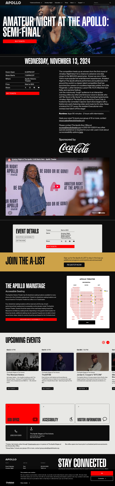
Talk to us (43, 468)
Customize (101, 478)
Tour (24, 466)
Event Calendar (10, 466)
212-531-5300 (44, 466)
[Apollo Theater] (13, 2)
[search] (110, 2)
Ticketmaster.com (33, 444)
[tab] (23, 414)
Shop (66, 2)
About (72, 2)
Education (57, 2)
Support (80, 2)
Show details (24, 483)
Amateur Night (48, 2)
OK (102, 473)
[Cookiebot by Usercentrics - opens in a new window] (10, 483)
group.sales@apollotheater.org (71, 120)
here (81, 132)
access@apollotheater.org (70, 127)
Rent (24, 468)
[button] (103, 343)
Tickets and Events (35, 2)
